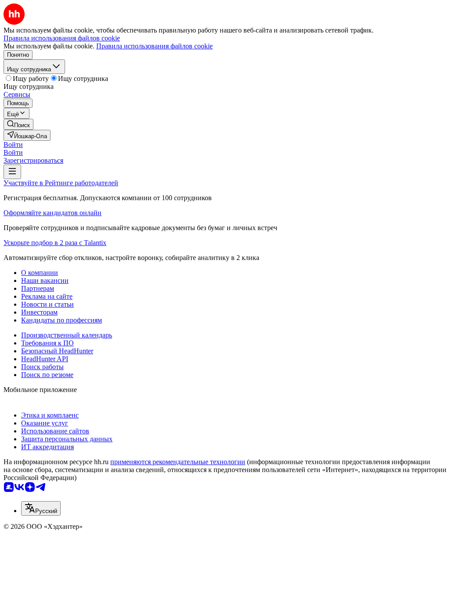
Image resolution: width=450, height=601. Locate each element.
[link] (18, 124)
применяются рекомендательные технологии (177, 461)
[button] (13, 144)
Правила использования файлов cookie (154, 46)
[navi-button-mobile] (12, 172)
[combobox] (41, 508)
